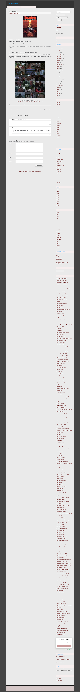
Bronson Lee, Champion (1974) (62, 295)
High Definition (20, 104)
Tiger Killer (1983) (60, 609)
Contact (23, 7)
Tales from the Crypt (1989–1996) (62, 262)
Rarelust (13, 3)
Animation (58, 50)
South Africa (59, 239)
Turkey (58, 243)
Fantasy (58, 68)
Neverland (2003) (60, 386)
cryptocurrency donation (60, 662)
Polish (58, 139)
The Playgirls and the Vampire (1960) (63, 349)
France (58, 216)
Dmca (28, 7)
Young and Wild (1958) (61, 336)
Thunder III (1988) (60, 478)
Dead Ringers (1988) (60, 373)
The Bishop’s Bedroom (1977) (62, 420)
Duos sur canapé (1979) (61, 377)
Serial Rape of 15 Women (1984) (63, 497)
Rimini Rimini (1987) (60, 590)
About (33, 7)
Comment (10, 144)
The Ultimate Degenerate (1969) (62, 357)
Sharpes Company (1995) (61, 340)
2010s (58, 189)
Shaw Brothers (59, 182)
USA (58, 212)
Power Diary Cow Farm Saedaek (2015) (64, 563)
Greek (58, 115)
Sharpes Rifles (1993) (61, 457)
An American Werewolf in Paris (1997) (64, 578)
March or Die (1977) (60, 534)
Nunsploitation (59, 178)
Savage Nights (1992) (61, 617)
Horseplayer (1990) (60, 371)
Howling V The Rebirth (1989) (62, 522)
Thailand (58, 223)
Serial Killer (59, 171)
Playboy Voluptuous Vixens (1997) (63, 332)
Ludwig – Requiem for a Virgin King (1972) (64, 409)
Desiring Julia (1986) (60, 549)
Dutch (58, 133)
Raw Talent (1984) (60, 503)
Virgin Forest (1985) (60, 380)
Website (10, 161)
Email (10, 157)
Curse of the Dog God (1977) (62, 353)
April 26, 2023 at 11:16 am (21, 119)
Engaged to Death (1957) (61, 486)
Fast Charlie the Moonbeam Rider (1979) (64, 338)
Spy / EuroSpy (59, 153)
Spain (58, 218)
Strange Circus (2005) (61, 363)
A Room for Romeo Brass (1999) (63, 428)
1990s (58, 193)
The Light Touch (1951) (61, 375)
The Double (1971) (60, 411)
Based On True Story (61, 165)
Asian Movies (58, 263)
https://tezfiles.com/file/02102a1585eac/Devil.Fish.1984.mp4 (30, 101)
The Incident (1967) (60, 596)
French (58, 106)
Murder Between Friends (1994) (62, 555)
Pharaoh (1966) (59, 307)
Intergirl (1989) (59, 311)
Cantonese (59, 123)
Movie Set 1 (58, 254)
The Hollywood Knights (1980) (62, 346)
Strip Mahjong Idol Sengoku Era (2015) (64, 565)
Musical (58, 175)
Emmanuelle (59, 169)
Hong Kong (59, 231)
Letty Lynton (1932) (60, 313)
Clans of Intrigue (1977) (61, 344)
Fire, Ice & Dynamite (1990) (62, 553)
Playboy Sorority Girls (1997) (62, 446)
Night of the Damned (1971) (62, 536)
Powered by (61, 649)
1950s (58, 201)
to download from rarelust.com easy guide (32, 171)
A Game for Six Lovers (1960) (62, 461)
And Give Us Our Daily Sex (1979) (63, 569)
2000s (58, 191)
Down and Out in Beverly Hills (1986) (63, 613)
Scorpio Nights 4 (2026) (61, 632)
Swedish (58, 113)
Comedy (58, 60)
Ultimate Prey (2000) (60, 438)
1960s (58, 199)
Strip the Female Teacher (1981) (62, 388)
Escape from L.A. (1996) (61, 367)
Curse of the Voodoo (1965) (62, 280)
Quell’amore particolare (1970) (62, 621)
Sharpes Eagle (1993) (61, 407)
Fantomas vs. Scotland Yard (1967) (15, 109)
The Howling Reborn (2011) (62, 413)
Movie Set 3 (58, 256)
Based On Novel (60, 159)
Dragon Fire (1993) (60, 322)
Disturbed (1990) (60, 369)
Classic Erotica (59, 56)
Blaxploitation (59, 173)
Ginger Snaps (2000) (60, 524)
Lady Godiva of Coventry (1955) (62, 544)
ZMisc (58, 95)
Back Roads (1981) (60, 599)
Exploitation (59, 151)
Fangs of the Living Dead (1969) (62, 422)
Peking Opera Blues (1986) (62, 528)
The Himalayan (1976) (61, 342)
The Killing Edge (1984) (61, 615)
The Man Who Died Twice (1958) (63, 573)
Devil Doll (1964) (60, 305)
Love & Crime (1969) (60, 403)
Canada (58, 233)
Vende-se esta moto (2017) (62, 628)
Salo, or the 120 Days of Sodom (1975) (64, 309)
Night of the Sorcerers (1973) (62, 303)
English (15, 104)
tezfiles (57, 30)
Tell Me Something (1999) (61, 315)
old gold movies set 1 (60, 260)
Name (10, 153)
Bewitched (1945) (60, 488)
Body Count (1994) (60, 507)
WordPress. (46, 688)
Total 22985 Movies (59, 27)
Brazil (58, 227)
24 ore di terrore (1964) (61, 442)
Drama (58, 66)
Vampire (58, 180)
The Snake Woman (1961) (61, 424)
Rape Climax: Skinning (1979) (62, 449)
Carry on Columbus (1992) (61, 317)
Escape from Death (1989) (61, 582)
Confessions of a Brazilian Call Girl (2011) (64, 430)
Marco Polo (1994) (60, 451)
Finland (58, 245)
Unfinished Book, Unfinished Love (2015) (64, 513)
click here (65, 40)
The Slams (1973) (60, 365)
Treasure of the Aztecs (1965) (62, 282)
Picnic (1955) (59, 455)
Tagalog (58, 127)
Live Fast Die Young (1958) (62, 278)
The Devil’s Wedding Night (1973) (63, 474)
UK (57, 220)
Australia (58, 229)
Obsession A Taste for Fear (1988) (63, 351)
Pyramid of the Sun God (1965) (62, 284)
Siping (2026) (59, 515)
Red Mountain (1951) (60, 530)
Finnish (58, 121)
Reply (50, 124)
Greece (58, 235)
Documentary (59, 64)
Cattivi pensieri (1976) (61, 546)
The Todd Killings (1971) (61, 603)
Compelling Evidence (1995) (45, 109)
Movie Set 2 (58, 255)
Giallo (58, 157)
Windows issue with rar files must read (63, 659)
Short (58, 87)
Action (58, 46)
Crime (58, 62)
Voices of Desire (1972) (61, 601)
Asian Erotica (59, 54)
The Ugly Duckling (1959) (61, 297)
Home (9, 7)
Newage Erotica (60, 77)
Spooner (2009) (59, 434)
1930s (58, 205)
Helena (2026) (59, 394)
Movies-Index (16, 7)
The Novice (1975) (60, 532)
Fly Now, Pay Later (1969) (61, 580)
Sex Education (59, 85)
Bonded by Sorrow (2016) (61, 567)
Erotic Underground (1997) (61, 511)
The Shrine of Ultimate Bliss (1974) (63, 288)
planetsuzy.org (59, 680)
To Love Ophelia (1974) (61, 499)
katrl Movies (59, 678)
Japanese (58, 108)
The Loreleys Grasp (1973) (61, 299)
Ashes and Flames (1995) (61, 472)
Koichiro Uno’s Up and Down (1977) (63, 501)
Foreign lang (59, 70)
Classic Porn (59, 58)
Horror (58, 72)
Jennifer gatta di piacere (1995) (62, 630)
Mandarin (58, 125)
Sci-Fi (58, 83)
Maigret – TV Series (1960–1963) (63, 361)
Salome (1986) (59, 470)
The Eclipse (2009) (60, 326)
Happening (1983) (60, 330)
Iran (57, 241)
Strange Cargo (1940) (61, 517)
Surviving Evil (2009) (60, 444)
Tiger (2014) (59, 301)
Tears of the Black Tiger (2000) (62, 623)
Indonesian (59, 119)
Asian (58, 52)
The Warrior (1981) (60, 476)
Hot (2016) (59, 328)
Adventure (59, 48)
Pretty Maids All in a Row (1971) (62, 417)
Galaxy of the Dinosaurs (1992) (62, 588)
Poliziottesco (59, 155)
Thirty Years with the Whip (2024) (63, 505)
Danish (58, 117)
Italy (24, 104)
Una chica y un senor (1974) (62, 551)
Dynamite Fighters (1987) (61, 293)
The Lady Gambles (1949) (61, 480)
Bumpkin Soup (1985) (61, 526)
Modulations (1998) (60, 619)
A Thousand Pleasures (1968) (62, 359)
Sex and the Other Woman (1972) (63, 594)
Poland (58, 247)
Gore (58, 163)
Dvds (58, 167)
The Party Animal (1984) (61, 436)
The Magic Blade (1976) (61, 291)
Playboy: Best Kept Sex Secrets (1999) (64, 559)
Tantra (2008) (59, 390)
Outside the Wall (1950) (61, 634)
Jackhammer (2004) (60, 490)
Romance (58, 81)
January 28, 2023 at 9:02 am (20, 127)
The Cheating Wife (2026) (61, 571)
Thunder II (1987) (60, 484)
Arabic (58, 129)
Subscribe (64, 646)
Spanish (58, 104)
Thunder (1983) (59, 482)
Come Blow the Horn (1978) (62, 561)
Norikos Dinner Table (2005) (62, 611)
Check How (21, 171)
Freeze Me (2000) (60, 426)
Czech (58, 137)
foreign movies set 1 (59, 258)
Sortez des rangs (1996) (61, 405)
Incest (58, 74)
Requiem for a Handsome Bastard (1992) (64, 324)
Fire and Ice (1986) (60, 557)
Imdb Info (17, 50)
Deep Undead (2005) (60, 320)
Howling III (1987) (60, 467)
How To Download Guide (60, 656)
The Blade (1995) (60, 415)
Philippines (59, 237)
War (57, 91)
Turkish (58, 142)
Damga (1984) (59, 542)
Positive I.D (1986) (60, 459)
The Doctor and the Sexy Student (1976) (64, 605)
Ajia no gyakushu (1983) (61, 509)
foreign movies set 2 (59, 259)
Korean (58, 144)
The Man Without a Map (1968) (62, 540)
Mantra (41, 688)
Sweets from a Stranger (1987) (62, 355)
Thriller (18, 13)
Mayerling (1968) (60, 286)
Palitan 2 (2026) (60, 453)
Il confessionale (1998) (61, 392)
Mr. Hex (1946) (59, 607)
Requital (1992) (59, 440)
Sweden (58, 225)
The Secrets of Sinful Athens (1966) (63, 520)
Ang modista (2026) (60, 334)
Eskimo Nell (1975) (60, 592)
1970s (58, 197)
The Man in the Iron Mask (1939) (63, 396)
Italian (58, 110)
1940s (58, 203)
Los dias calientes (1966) (61, 538)
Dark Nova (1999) (60, 432)
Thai (57, 131)
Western (58, 93)
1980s (13, 104)
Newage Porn (59, 79)
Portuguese (59, 135)
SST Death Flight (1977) (61, 492)
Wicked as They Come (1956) (62, 575)
